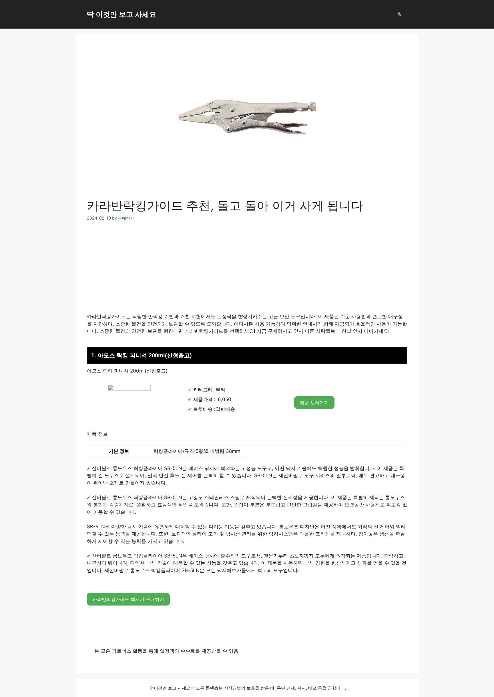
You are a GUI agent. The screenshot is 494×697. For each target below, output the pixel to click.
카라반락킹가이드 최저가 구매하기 (128, 599)
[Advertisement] (247, 271)
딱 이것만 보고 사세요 (121, 14)
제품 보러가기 (314, 402)
